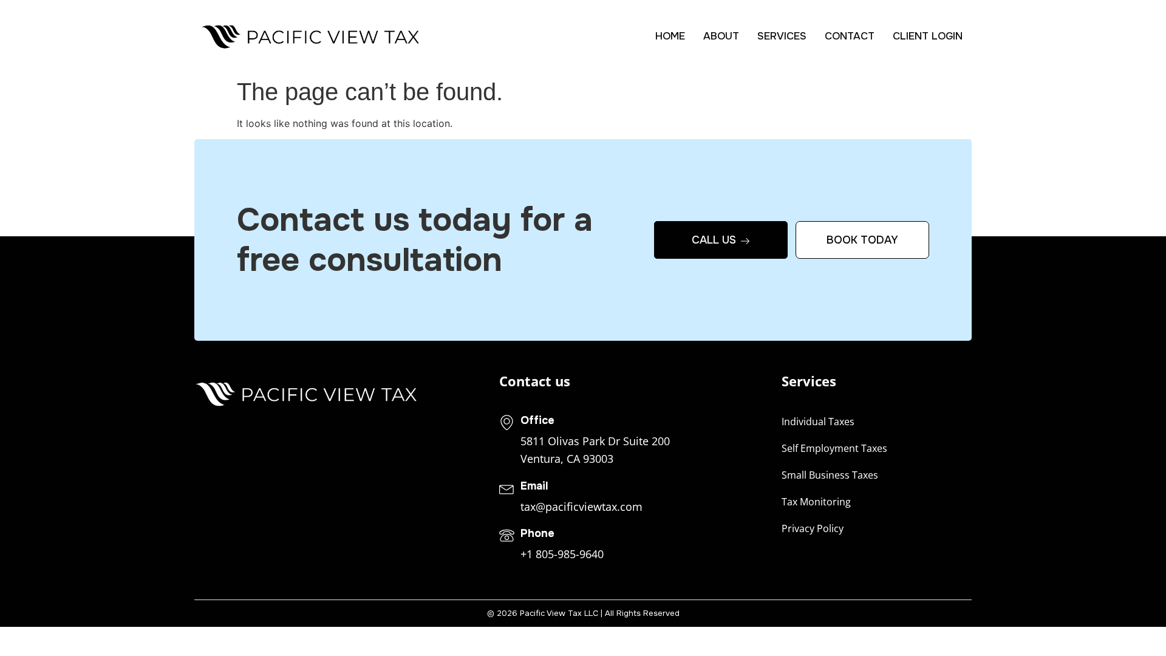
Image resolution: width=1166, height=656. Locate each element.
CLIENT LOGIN (928, 36)
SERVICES (781, 36)
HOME (670, 36)
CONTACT (849, 36)
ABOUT (721, 36)
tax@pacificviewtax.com (581, 506)
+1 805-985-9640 (562, 554)
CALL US (714, 240)
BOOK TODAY (862, 240)
